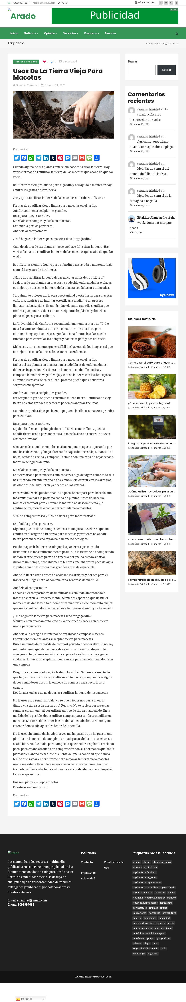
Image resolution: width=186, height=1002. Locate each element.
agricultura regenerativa (147, 882)
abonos (137, 867)
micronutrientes (163, 928)
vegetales (152, 953)
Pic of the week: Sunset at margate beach (152, 223)
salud (155, 943)
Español (26, 998)
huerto (137, 918)
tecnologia (139, 953)
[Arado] (22, 16)
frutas (163, 907)
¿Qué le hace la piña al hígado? (149, 403)
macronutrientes (142, 928)
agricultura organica (145, 877)
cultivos (171, 897)
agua (136, 892)
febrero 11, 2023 (55, 85)
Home (149, 43)
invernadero (140, 923)
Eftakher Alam (147, 217)
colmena (138, 897)
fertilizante (166, 902)
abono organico (162, 862)
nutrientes (139, 938)
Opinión (50, 33)
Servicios (70, 33)
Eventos (110, 33)
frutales (153, 907)
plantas (137, 943)
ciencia (171, 892)
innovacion (149, 918)
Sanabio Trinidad (27, 85)
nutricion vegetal (155, 933)
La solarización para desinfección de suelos (149, 115)
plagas (150, 938)
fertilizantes (140, 907)
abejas (136, 862)
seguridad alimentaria (145, 948)
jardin (170, 923)
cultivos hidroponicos (145, 902)
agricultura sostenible (145, 887)
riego (147, 943)
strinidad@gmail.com (43, 3)
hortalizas (154, 913)
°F (66, 3)
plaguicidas (163, 938)
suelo (163, 948)
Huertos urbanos (26, 61)
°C (63, 3)
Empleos (90, 33)
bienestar (160, 892)
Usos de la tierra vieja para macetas (58, 74)
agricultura (150, 867)
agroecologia (167, 887)
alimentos (146, 892)
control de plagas (155, 897)
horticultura (169, 913)
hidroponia (139, 913)
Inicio (14, 33)
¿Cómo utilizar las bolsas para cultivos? (154, 491)
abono (146, 862)
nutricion (138, 933)
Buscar (133, 61)
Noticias (30, 33)
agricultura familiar (144, 872)
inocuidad (164, 918)
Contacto (87, 862)
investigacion (157, 923)
